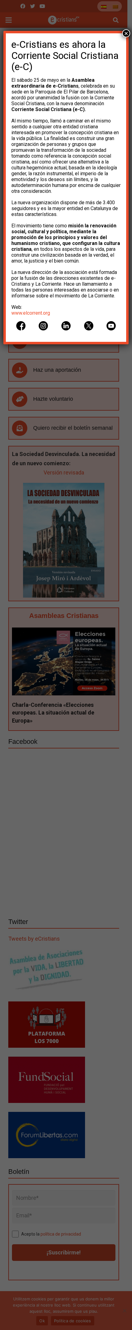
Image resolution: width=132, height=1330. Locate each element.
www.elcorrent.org (30, 313)
